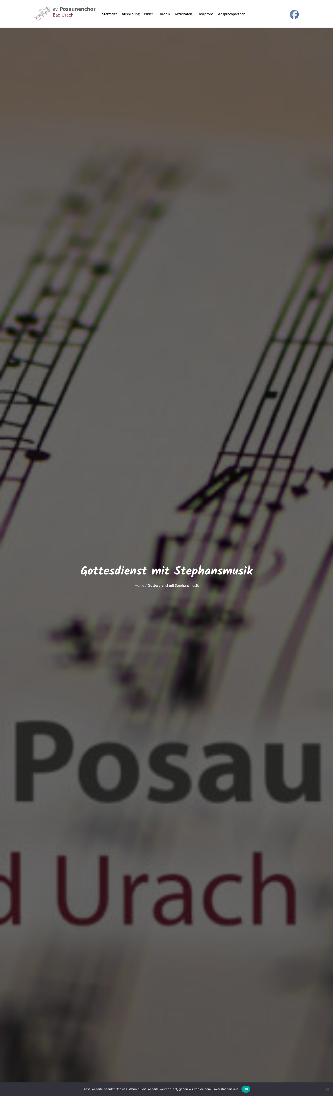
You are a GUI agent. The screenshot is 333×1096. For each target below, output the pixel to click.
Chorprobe (205, 14)
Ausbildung (131, 14)
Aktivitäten (183, 14)
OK (246, 1089)
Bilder (148, 14)
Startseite (109, 14)
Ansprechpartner (231, 14)
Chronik (163, 14)
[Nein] (327, 1089)
